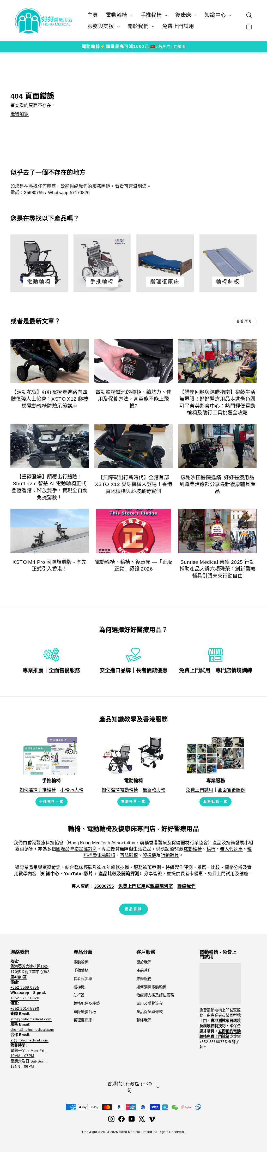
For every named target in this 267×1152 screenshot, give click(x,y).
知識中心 (216, 15)
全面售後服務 (64, 670)
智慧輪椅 (129, 855)
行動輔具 (170, 855)
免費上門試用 (178, 26)
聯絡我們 (143, 1020)
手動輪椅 (81, 970)
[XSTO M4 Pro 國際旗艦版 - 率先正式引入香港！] (49, 531)
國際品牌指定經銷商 (76, 849)
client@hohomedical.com (32, 1029)
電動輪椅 (117, 15)
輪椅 (211, 849)
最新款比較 (154, 790)
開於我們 (143, 962)
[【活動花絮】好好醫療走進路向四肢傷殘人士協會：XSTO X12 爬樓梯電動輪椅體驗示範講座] (49, 361)
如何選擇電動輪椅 (120, 790)
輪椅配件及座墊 (87, 1003)
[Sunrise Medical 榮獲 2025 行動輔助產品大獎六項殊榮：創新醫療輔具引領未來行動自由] (217, 531)
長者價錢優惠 (151, 670)
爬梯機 (149, 855)
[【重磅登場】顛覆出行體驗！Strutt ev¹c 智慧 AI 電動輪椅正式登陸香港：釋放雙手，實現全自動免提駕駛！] (49, 446)
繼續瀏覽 (19, 114)
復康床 (184, 15)
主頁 (92, 15)
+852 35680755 (213, 1042)
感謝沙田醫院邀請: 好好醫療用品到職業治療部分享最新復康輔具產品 (217, 484)
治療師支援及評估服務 (155, 995)
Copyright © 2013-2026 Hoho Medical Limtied (117, 1132)
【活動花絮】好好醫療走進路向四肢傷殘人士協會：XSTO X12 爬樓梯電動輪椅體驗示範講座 (49, 399)
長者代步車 (83, 979)
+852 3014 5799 (24, 1008)
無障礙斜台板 (85, 1012)
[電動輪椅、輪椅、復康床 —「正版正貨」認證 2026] (133, 531)
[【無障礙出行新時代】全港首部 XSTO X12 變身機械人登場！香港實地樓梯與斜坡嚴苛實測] (133, 446)
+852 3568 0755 (24, 987)
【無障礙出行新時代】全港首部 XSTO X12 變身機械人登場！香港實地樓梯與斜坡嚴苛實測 (133, 484)
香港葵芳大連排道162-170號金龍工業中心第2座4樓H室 (29, 971)
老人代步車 (231, 849)
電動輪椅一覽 (133, 801)
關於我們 (139, 26)
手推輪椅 (152, 15)
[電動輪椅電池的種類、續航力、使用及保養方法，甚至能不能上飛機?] (133, 361)
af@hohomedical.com (29, 1040)
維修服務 (143, 979)
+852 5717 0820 (24, 998)
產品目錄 (133, 909)
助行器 (79, 995)
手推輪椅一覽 (51, 801)
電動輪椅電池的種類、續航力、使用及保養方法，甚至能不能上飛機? (133, 399)
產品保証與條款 (149, 1012)
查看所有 (244, 321)
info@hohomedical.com (31, 1019)
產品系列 (143, 970)
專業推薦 (33, 670)
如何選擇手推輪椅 (38, 790)
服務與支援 (101, 26)
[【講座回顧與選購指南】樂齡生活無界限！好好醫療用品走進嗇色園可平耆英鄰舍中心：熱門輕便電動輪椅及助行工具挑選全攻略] (217, 361)
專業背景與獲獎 (36, 867)
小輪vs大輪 (71, 790)
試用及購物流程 (149, 1003)
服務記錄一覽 (215, 801)
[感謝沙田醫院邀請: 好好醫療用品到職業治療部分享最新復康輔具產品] (217, 446)
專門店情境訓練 (234, 670)
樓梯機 (79, 987)
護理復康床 (83, 1020)
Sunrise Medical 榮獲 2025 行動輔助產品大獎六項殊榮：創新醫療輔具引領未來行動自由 (217, 569)
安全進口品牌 (115, 670)
